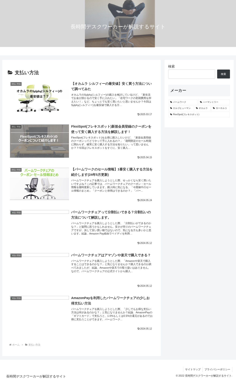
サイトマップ (193, 369)
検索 (171, 66)
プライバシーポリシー (217, 369)
